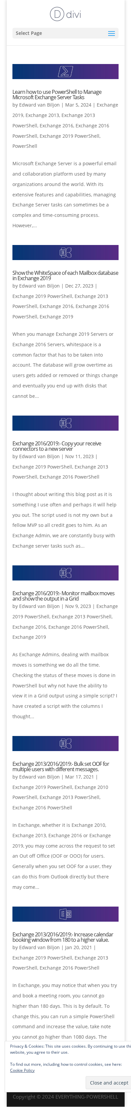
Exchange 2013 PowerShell (82, 616)
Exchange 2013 (42, 115)
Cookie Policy (22, 1070)
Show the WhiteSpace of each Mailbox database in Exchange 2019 (65, 275)
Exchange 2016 (56, 125)
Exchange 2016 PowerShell (69, 477)
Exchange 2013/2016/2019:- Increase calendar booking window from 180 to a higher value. (62, 937)
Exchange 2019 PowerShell (69, 136)
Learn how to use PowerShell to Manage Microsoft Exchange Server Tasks (56, 94)
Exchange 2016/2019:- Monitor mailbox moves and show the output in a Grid (63, 596)
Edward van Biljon (39, 105)
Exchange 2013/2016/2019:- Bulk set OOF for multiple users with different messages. (60, 766)
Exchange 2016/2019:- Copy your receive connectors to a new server (56, 446)
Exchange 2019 (56, 316)
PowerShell (24, 146)
